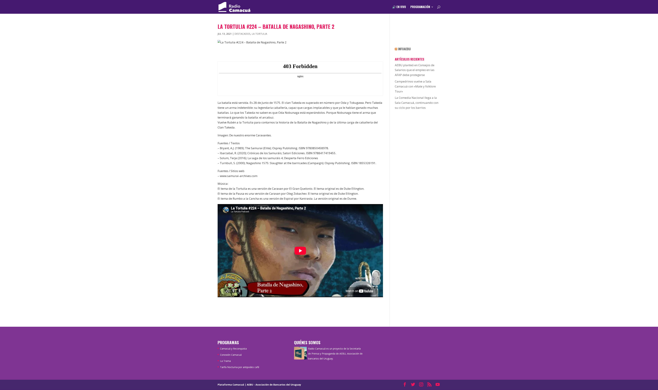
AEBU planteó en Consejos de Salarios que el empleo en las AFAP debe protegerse (414, 70)
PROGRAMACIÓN (420, 7)
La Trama (225, 361)
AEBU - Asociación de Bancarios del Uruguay (274, 384)
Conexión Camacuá (231, 354)
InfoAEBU (404, 49)
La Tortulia (259, 33)
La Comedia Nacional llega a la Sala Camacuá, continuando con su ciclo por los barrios (416, 103)
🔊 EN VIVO (399, 7)
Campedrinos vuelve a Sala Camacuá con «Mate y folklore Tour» (415, 86)
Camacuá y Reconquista (233, 348)
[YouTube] (438, 384)
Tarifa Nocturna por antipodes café (239, 367)
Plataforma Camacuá (231, 384)
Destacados (242, 33)
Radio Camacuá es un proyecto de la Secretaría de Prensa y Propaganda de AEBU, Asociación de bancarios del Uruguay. (335, 353)
